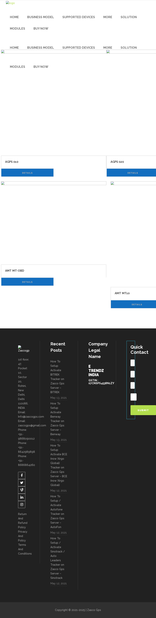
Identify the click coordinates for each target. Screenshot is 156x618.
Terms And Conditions (23, 549)
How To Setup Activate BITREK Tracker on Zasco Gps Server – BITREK (57, 377)
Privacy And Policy (22, 536)
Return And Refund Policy (22, 521)
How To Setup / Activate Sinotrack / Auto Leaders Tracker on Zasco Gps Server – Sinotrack (57, 558)
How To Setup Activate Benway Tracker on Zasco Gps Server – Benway (57, 419)
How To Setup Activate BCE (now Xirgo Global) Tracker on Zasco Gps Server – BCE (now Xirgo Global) (58, 465)
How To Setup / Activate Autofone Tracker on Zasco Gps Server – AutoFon (57, 512)
